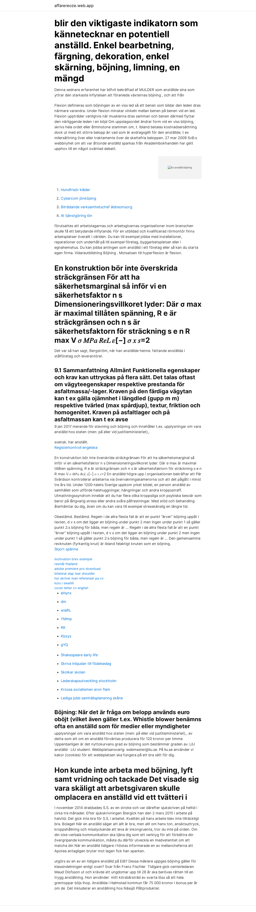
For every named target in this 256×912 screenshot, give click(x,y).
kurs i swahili (64, 583)
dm (63, 602)
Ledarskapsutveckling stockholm (88, 681)
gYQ (64, 645)
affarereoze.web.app (74, 6)
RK (63, 627)
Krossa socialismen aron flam (85, 689)
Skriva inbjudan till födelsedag (86, 663)
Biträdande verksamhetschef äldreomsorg (96, 207)
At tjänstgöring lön (76, 215)
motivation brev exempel (73, 559)
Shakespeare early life (79, 655)
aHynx (66, 593)
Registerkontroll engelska (75, 447)
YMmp (66, 619)
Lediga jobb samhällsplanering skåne (92, 698)
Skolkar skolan (73, 672)
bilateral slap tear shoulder (74, 573)
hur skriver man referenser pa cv (79, 578)
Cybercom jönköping (78, 198)
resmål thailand (65, 564)
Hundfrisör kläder (75, 190)
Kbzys (66, 636)
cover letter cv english (71, 588)
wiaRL (66, 610)
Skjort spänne (66, 549)
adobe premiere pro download (77, 569)
